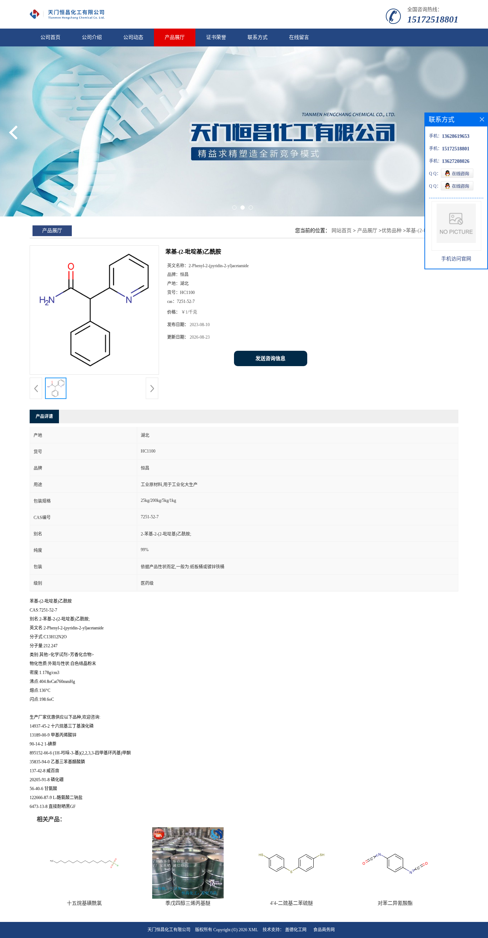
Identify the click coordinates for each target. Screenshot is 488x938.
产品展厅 (175, 37)
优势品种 (392, 230)
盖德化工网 (296, 929)
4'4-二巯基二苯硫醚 (291, 903)
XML (253, 929)
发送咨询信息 (270, 358)
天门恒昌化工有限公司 (169, 929)
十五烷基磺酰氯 (84, 903)
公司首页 (50, 37)
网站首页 (342, 230)
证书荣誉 (216, 37)
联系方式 (258, 37)
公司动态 (133, 37)
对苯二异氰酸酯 (395, 903)
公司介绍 (92, 37)
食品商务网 (324, 929)
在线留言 (299, 37)
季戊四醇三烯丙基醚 (187, 903)
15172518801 (432, 19)
